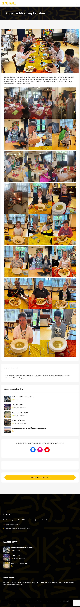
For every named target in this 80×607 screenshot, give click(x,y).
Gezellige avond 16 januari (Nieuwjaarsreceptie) (29, 428)
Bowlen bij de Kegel (19, 420)
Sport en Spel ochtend (20, 413)
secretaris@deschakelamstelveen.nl (18, 528)
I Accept (66, 601)
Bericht (16, 400)
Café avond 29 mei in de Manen (23, 397)
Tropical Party (17, 405)
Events (20, 400)
